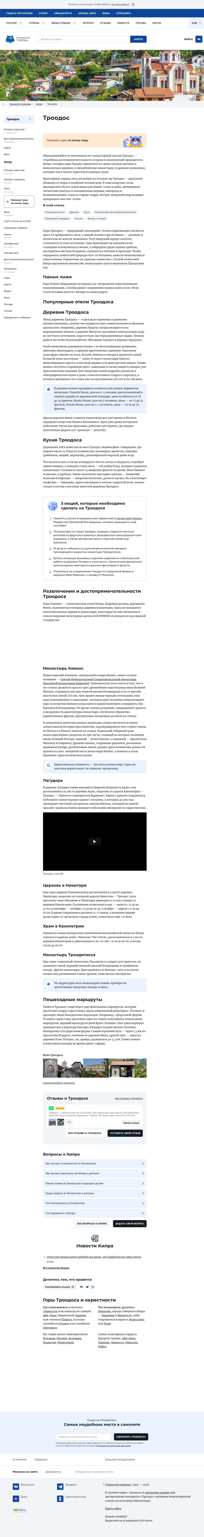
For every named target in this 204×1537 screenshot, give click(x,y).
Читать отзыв (131, 1122)
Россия (11, 23)
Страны (34, 23)
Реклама (25, 1471)
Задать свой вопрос (130, 1223)
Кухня (87, 212)
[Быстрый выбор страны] (43, 23)
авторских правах (157, 1492)
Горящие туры (20, 202)
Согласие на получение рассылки (113, 1445)
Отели (43, 13)
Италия (62, 1338)
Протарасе (50, 1327)
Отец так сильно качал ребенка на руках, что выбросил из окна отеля (94, 1257)
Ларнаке (80, 1315)
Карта (7, 147)
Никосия (131, 1342)
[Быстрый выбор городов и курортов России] (21, 23)
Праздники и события (17, 317)
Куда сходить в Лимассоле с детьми (70, 1193)
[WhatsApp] (93, 1287)
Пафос (102, 1346)
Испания (49, 1338)
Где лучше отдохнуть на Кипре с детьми (72, 1173)
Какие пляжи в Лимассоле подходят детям (74, 1183)
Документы (53, 1471)
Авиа (63, 13)
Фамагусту (125, 1315)
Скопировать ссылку (57, 1286)
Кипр (39, 104)
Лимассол (117, 1342)
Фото (7, 154)
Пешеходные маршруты (57, 218)
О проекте (20, 1459)
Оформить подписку (131, 1436)
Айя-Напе (50, 1315)
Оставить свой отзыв (125, 1133)
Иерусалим (136, 1319)
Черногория (66, 1342)
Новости (123, 23)
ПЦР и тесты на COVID (17, 221)
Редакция (41, 1459)
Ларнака (103, 1342)
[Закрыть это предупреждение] (133, 4)
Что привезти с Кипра (60, 1213)
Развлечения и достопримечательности (115, 212)
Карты (157, 23)
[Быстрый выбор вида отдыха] (74, 23)
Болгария (74, 1338)
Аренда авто (87, 13)
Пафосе (67, 1319)
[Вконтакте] (81, 1287)
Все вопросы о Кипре (92, 1223)
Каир (107, 1323)
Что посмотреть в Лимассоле (65, 1203)
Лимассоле (50, 1311)
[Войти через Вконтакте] (198, 39)
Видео (7, 291)
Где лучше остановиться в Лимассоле (71, 1163)
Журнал (88, 23)
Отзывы (105, 23)
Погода (141, 23)
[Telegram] (87, 1287)
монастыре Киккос (129, 518)
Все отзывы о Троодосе (129, 1098)
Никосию (104, 1311)
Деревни (74, 212)
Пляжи (8, 310)
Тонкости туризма (20, 104)
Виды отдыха (61, 23)
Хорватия (49, 1342)
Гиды (7, 277)
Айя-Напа (128, 1338)
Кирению (108, 1315)
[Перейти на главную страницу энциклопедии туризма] (18, 39)
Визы (106, 13)
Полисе (64, 1323)
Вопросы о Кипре (97, 218)
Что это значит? (120, 4)
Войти (188, 39)
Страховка (123, 13)
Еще (195, 23)
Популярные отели (55, 212)
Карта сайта (113, 1508)
